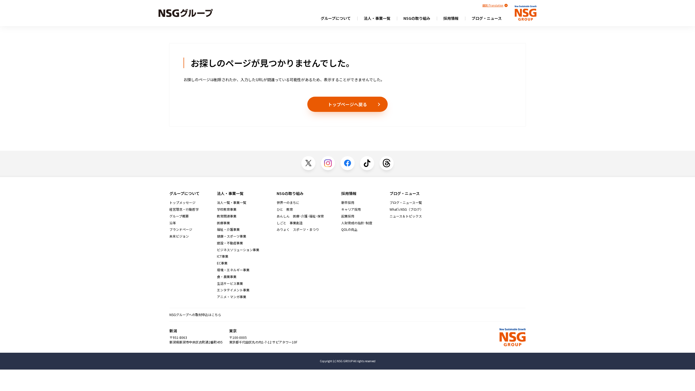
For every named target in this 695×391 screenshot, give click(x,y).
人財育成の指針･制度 (356, 223)
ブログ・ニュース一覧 (406, 202)
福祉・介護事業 (228, 229)
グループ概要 (179, 216)
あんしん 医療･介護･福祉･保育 (300, 216)
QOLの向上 (349, 229)
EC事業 (222, 263)
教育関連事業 (226, 216)
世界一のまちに (288, 202)
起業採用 (347, 216)
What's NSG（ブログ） (406, 209)
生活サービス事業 (230, 283)
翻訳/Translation (492, 5)
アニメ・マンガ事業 (231, 297)
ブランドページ (180, 229)
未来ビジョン (179, 236)
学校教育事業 (226, 209)
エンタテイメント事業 (233, 290)
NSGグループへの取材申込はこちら (195, 314)
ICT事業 (222, 256)
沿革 (172, 223)
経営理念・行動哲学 (184, 209)
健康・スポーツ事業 (231, 236)
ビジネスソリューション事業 (238, 250)
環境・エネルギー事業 (233, 270)
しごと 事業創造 (290, 223)
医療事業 (223, 223)
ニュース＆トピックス (406, 216)
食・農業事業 (226, 277)
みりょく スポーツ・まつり (298, 229)
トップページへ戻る (347, 104)
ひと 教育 (285, 209)
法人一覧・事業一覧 (231, 202)
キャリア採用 (351, 209)
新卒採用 (347, 202)
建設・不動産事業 (230, 243)
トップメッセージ (182, 202)
